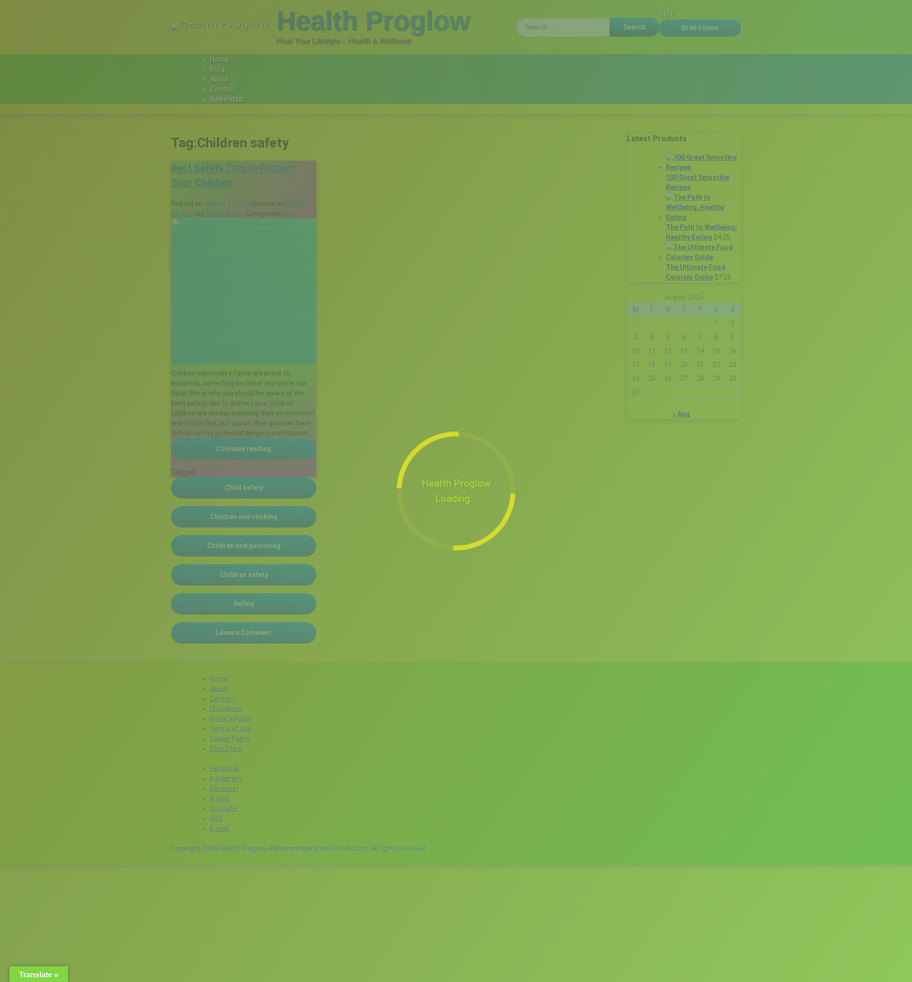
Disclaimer (226, 708)
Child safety (244, 487)
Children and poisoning (244, 545)
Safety (243, 603)
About (219, 79)
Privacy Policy (231, 718)
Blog (217, 69)
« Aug (681, 414)
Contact (223, 89)
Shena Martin (225, 213)
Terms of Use (231, 728)
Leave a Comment (266, 632)
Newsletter (227, 99)
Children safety (243, 574)
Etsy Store (226, 748)
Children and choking (243, 516)
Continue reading (266, 448)
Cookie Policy (230, 738)
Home (219, 59)
